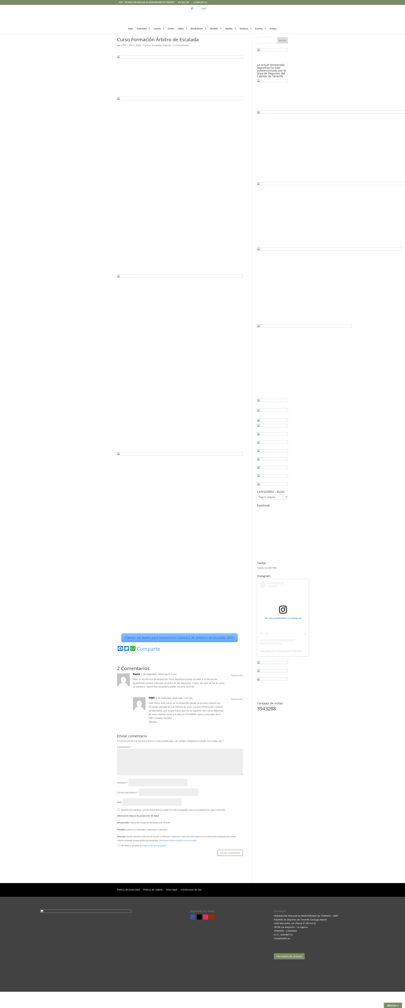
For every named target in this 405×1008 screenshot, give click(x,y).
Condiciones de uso (191, 890)
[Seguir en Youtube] (212, 917)
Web (119, 802)
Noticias (166, 45)
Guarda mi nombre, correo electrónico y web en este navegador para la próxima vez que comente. (173, 809)
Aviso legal (171, 890)
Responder (237, 675)
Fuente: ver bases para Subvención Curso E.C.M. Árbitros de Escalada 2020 (179, 638)
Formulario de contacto (289, 956)
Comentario (124, 746)
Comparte (148, 648)
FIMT (123, 45)
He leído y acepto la (144, 845)
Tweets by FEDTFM (267, 567)
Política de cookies (153, 890)
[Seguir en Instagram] (205, 917)
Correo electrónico (127, 792)
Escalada (156, 45)
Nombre (122, 782)
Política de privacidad (154, 845)
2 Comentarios (181, 45)
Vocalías (228, 28)
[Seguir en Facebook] (193, 917)
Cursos (171, 28)
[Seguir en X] (199, 917)
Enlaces (273, 28)
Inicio (130, 28)
